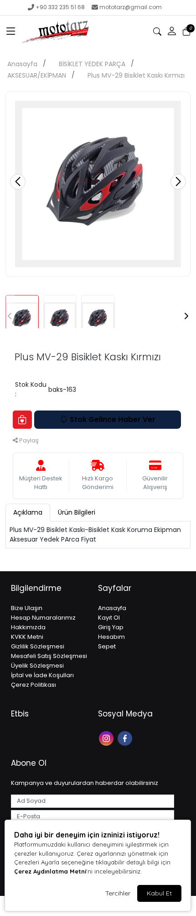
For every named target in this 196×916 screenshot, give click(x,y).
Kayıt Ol (109, 617)
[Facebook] (126, 738)
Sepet (107, 646)
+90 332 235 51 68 (60, 7)
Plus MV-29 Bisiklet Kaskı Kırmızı (136, 75)
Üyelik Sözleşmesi (37, 665)
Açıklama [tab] (27, 512)
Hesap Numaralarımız (43, 617)
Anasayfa (22, 64)
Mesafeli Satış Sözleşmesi (49, 656)
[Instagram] (107, 738)
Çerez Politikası (33, 684)
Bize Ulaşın (26, 608)
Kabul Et (159, 893)
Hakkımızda (28, 627)
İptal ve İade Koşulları (42, 675)
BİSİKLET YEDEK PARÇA (92, 64)
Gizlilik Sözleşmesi (37, 646)
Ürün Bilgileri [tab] (76, 512)
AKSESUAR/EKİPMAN (36, 75)
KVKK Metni (27, 636)
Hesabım (111, 636)
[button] (11, 31)
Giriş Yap (111, 627)
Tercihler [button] (117, 893)
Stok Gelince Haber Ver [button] (112, 419)
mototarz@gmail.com (130, 7)
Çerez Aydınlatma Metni (50, 871)
